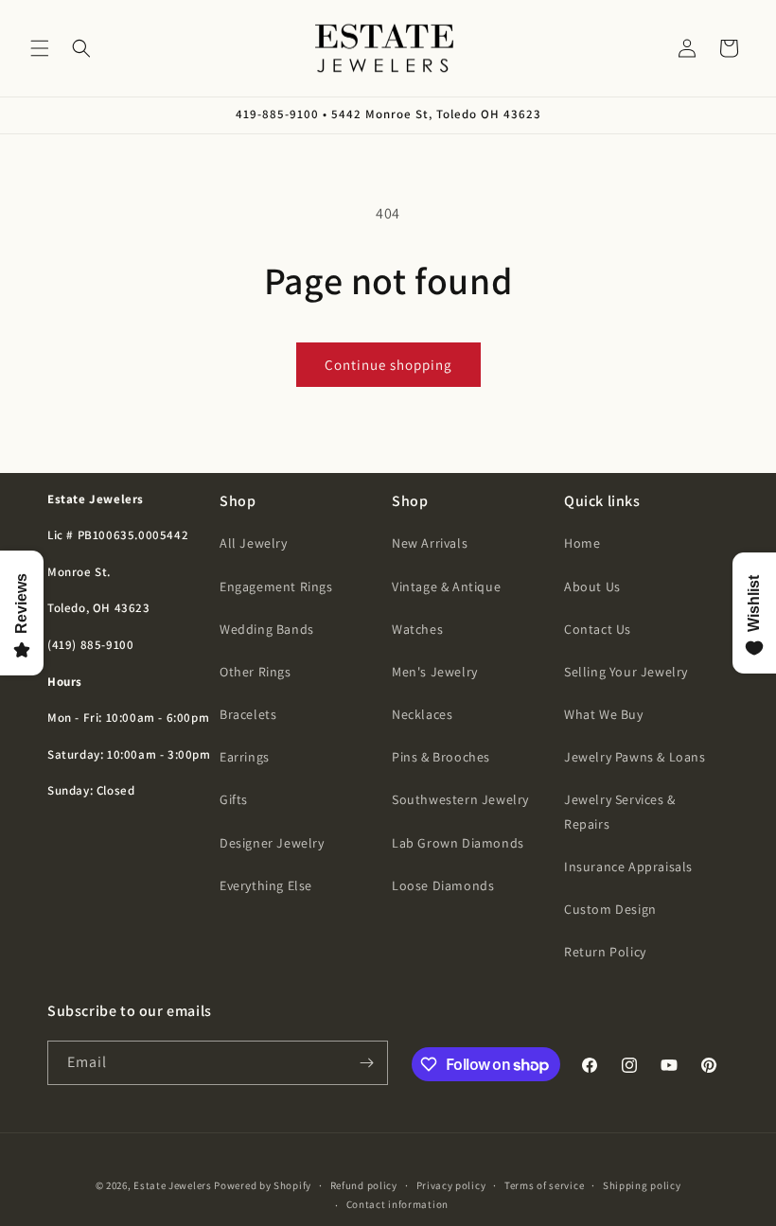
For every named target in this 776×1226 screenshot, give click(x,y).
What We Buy (604, 714)
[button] (40, 48)
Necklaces (422, 714)
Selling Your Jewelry (626, 671)
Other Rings (255, 671)
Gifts (234, 799)
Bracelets (248, 714)
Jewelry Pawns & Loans (635, 756)
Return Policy (605, 951)
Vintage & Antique (446, 586)
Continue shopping (388, 365)
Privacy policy (451, 1185)
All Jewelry (254, 543)
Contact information (397, 1204)
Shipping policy (642, 1185)
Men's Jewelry (435, 671)
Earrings (245, 756)
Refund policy (363, 1185)
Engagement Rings (276, 586)
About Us (592, 586)
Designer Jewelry (272, 842)
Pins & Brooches (441, 756)
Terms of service (544, 1185)
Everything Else (266, 885)
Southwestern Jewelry (460, 799)
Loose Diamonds (443, 885)
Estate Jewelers (172, 1185)
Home (582, 543)
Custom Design (610, 909)
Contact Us (597, 629)
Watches (417, 629)
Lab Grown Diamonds (458, 842)
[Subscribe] (366, 1063)
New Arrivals (429, 543)
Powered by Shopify (262, 1185)
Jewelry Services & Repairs (620, 811)
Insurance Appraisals (628, 866)
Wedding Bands (267, 629)
